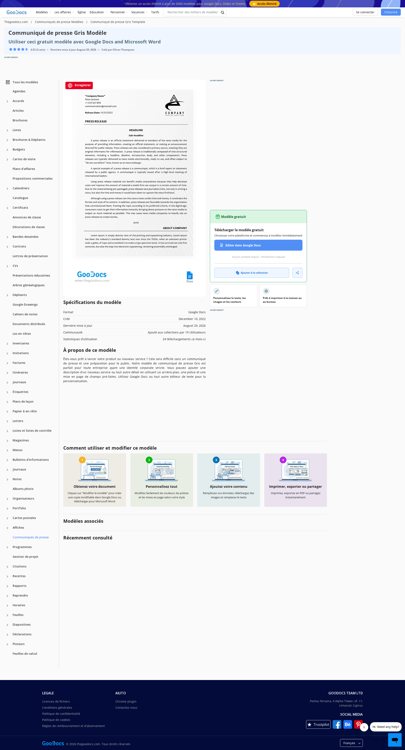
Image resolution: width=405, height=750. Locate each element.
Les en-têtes (22, 334)
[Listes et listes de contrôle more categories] (7, 431)
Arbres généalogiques (29, 285)
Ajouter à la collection (254, 272)
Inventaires (21, 343)
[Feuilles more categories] (7, 615)
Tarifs (155, 12)
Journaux (19, 382)
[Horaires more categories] (7, 605)
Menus (17, 450)
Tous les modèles (25, 82)
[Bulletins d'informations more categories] (7, 460)
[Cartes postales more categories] (7, 518)
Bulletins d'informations (31, 460)
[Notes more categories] (7, 479)
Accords (18, 101)
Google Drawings (25, 304)
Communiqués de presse (31, 537)
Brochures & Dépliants (29, 140)
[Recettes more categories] (7, 576)
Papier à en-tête (25, 411)
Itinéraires (20, 372)
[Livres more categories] (7, 130)
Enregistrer (82, 85)
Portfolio (19, 508)
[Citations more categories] (7, 567)
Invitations (21, 353)
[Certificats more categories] (7, 208)
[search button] (223, 12)
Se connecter (365, 12)
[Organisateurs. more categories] (7, 499)
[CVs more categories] (7, 266)
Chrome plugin (125, 701)
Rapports (19, 586)
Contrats (19, 246)
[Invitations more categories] (7, 353)
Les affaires (63, 12)
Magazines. (21, 440)
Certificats (20, 208)
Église (82, 12)
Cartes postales (24, 518)
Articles (18, 111)
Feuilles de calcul (25, 654)
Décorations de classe (29, 227)
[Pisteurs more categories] (7, 644)
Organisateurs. (24, 498)
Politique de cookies (56, 720)
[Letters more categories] (7, 421)
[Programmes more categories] (7, 547)
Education (97, 12)
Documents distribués (29, 324)
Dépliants (20, 295)
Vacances (137, 12)
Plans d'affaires (24, 169)
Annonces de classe (27, 217)
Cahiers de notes (25, 314)
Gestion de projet (25, 557)
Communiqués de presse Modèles (59, 22)
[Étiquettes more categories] (7, 392)
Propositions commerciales (33, 178)
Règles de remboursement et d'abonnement (73, 726)
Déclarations (22, 634)
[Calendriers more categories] (7, 188)
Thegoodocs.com (16, 22)
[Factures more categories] (7, 363)
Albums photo (23, 489)
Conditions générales (57, 708)
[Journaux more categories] (7, 382)
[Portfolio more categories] (7, 508)
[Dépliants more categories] (7, 295)
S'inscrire (390, 12)
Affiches (18, 528)
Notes (17, 479)
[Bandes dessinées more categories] (7, 237)
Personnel (118, 12)
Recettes (19, 576)
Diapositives (22, 624)
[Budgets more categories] (7, 150)
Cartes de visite (24, 159)
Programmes (22, 547)
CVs (15, 266)
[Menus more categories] (7, 450)
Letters (18, 421)
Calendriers (21, 188)
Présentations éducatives (31, 275)
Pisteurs (18, 644)
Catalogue (20, 198)
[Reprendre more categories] (7, 596)
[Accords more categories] (7, 101)
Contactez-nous (126, 708)
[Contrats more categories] (7, 247)
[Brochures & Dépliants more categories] (7, 140)
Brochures (20, 120)
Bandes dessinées (25, 237)
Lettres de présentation (30, 256)
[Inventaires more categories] (7, 344)
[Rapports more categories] (7, 586)
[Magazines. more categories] (7, 441)
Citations (19, 566)
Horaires (19, 605)
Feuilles (18, 615)
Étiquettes (20, 392)
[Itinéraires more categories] (7, 373)
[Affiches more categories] (7, 528)
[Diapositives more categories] (7, 625)
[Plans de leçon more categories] (7, 402)
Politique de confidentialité (61, 714)
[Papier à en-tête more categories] (7, 412)
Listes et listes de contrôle (32, 431)
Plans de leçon (23, 401)
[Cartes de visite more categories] (7, 159)
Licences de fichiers (56, 701)
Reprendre (20, 595)
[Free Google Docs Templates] (17, 12)
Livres (17, 130)
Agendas (19, 91)
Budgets (19, 149)
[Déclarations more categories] (7, 635)
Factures (19, 363)
